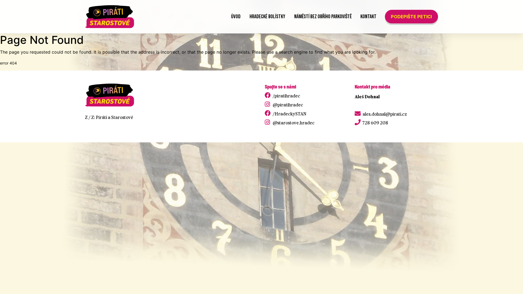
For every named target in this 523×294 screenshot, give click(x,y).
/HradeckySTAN (289, 114)
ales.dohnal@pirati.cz (385, 114)
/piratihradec (286, 96)
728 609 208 (375, 122)
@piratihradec (288, 105)
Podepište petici (411, 16)
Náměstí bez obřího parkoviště (323, 16)
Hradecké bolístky (267, 16)
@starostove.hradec (294, 122)
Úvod (236, 16)
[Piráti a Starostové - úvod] (109, 16)
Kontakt (368, 16)
